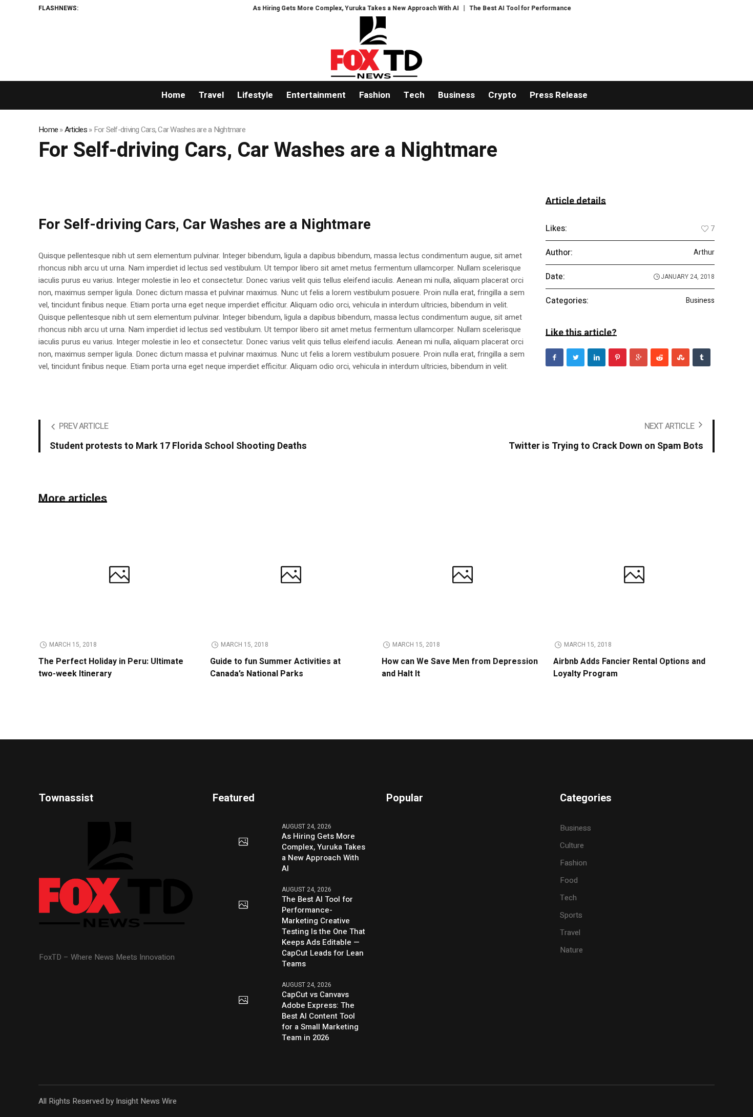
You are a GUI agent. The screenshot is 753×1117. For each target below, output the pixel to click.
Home (48, 129)
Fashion (573, 862)
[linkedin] (596, 357)
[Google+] (638, 357)
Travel (570, 932)
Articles (76, 129)
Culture (572, 845)
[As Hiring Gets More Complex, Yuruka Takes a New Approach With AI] (243, 842)
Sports (571, 915)
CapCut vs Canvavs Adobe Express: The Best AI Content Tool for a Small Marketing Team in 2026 (320, 1016)
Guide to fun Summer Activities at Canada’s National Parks (275, 667)
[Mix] (680, 357)
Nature (571, 950)
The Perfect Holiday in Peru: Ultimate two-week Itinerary (110, 667)
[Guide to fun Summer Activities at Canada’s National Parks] (290, 576)
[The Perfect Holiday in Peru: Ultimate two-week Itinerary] (119, 576)
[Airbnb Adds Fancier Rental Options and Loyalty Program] (634, 576)
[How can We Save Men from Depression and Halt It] (462, 576)
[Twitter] (575, 357)
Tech (568, 897)
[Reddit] (659, 357)
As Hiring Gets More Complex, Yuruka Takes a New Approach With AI (340, 8)
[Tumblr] (701, 357)
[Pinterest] (617, 357)
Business (700, 301)
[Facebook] (554, 357)
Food (569, 880)
